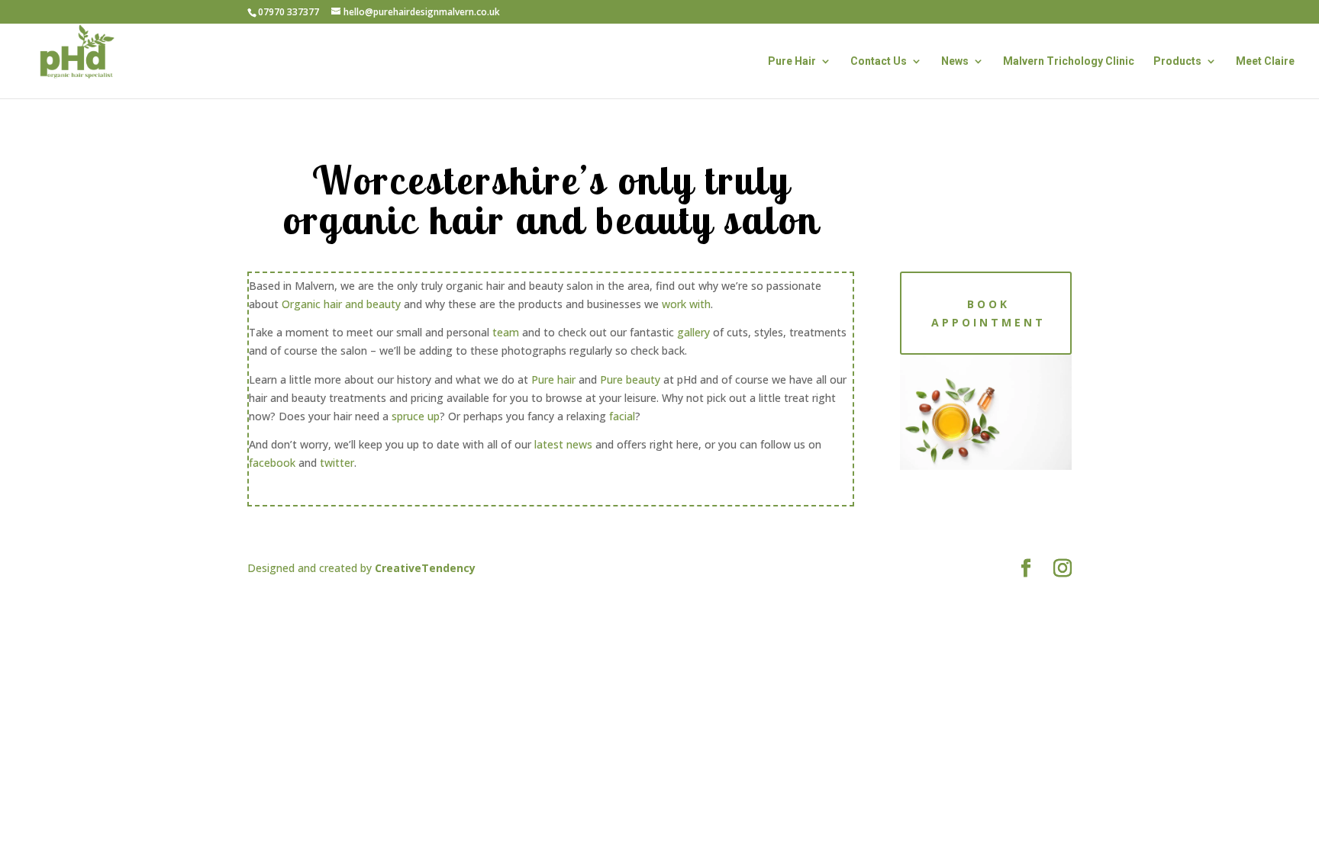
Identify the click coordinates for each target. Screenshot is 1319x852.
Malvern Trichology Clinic (1068, 61)
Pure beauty (630, 379)
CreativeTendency (425, 568)
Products (1177, 61)
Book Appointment (988, 313)
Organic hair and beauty (341, 304)
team (505, 332)
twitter (337, 462)
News (955, 61)
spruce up (416, 416)
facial (622, 416)
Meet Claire (1265, 61)
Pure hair (553, 379)
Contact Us (878, 61)
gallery (693, 332)
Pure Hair (792, 61)
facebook (273, 462)
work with (686, 304)
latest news (563, 444)
